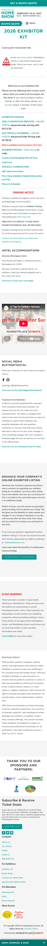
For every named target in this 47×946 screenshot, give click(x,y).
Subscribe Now (12, 827)
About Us (6, 842)
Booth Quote (10, 24)
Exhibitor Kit (7, 869)
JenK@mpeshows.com (14, 543)
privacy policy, (26, 57)
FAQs (4, 897)
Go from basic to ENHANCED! (19, 557)
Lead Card (7, 162)
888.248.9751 (8, 859)
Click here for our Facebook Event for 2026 (21, 447)
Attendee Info (8, 892)
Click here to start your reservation (17, 281)
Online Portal (30, 150)
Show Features (8, 901)
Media (4, 850)
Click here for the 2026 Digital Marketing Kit (22, 390)
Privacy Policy (31, 929)
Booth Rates (7, 874)
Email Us (6, 855)
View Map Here (24, 217)
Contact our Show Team (12, 878)
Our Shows (7, 846)
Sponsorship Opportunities (14, 882)
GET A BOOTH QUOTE (23, 3)
